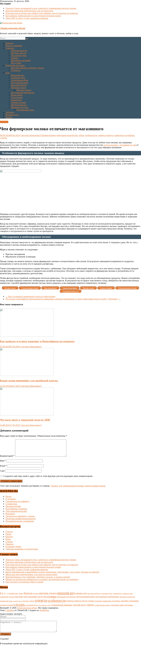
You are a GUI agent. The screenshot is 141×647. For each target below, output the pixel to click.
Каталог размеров (14, 45)
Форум (9, 117)
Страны (9, 541)
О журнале (11, 499)
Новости (10, 43)
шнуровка (129, 605)
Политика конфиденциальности (21, 518)
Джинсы (9, 544)
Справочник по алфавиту (17, 501)
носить (26, 601)
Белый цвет (16, 100)
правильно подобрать (124, 135)
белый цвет (13, 593)
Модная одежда (24, 90)
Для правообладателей (16, 511)
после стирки (88, 601)
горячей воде (117, 593)
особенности (91, 135)
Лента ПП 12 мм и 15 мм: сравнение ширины (27, 18)
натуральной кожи (85, 596)
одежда (41, 600)
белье (21, 593)
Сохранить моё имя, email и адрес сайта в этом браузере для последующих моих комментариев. (48, 476)
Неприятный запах (25, 110)
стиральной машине (61, 605)
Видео (8, 496)
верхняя (36, 593)
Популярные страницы (16, 509)
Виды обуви (16, 95)
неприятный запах (6, 601)
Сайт (2, 471)
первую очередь (105, 135)
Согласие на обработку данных (20, 516)
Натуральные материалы (22, 92)
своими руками (6, 605)
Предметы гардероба (21, 60)
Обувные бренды (19, 50)
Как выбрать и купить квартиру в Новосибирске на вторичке (37, 341)
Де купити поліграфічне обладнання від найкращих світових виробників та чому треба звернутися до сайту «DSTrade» (63, 299)
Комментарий (7, 456)
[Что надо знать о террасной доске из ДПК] (27, 414)
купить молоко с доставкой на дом (120, 145)
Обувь (8, 534)
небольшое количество (67, 135)
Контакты (10, 514)
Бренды (9, 536)
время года (81, 593)
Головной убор (18, 78)
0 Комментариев (48, 135)
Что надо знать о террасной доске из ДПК (25, 419)
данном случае (128, 593)
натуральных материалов (107, 596)
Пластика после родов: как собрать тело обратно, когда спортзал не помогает (42, 13)
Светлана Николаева (30, 135)
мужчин (51, 596)
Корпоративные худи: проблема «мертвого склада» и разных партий (38, 577)
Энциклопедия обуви (12, 28)
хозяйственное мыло (102, 605)
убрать (90, 604)
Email (3, 466)
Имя (3, 461)
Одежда (9, 531)
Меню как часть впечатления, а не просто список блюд (31, 574)
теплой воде (79, 605)
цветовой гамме (117, 605)
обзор (81, 135)
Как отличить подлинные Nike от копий (24, 582)
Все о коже (16, 63)
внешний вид (66, 593)
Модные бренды (18, 105)
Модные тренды (18, 53)
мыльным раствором (66, 596)
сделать (3, 138)
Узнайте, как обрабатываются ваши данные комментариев (78, 486)
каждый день (21, 596)
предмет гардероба (130, 601)
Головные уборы (13, 546)
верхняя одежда (48, 593)
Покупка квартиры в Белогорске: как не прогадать (29, 11)
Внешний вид (17, 75)
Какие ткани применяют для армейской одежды (29, 380)
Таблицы (10, 112)
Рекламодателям (13, 506)
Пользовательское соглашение (20, 521)
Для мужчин (17, 97)
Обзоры (14, 58)
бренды (28, 593)
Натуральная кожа (19, 83)
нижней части (17, 601)
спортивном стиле (45, 605)
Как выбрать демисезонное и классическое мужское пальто (33, 16)
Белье (8, 539)
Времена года (12, 115)
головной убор (106, 593)
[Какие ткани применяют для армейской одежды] (27, 375)
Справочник (11, 504)
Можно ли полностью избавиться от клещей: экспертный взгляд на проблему (42, 579)
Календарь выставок (15, 65)
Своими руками (18, 102)
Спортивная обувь (19, 80)
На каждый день (18, 55)
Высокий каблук (19, 85)
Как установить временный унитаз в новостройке (30, 296)
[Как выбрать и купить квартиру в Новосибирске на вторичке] (27, 336)
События (10, 48)
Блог (8, 73)
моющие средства (37, 596)
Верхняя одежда (18, 87)
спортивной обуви (31, 605)
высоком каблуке (93, 593)
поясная (98, 601)
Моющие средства (19, 107)
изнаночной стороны (7, 597)
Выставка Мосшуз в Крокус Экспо (27, 68)
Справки (4, 122)
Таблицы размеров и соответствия (22, 549)
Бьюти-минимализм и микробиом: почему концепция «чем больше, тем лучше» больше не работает (52, 572)
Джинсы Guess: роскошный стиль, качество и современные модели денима (41, 8)
